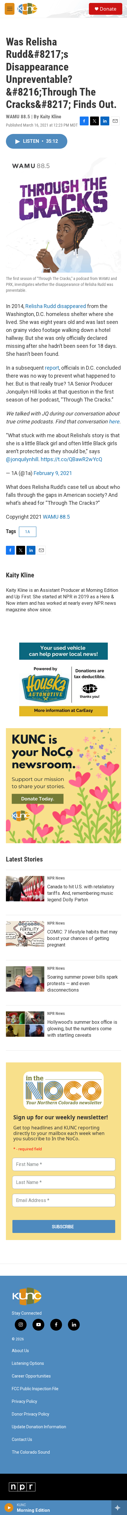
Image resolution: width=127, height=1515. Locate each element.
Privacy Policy (24, 1401)
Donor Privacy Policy (30, 1414)
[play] (9, 1508)
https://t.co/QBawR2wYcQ (71, 459)
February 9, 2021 (53, 473)
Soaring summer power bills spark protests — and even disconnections (82, 983)
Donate (108, 9)
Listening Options (28, 1363)
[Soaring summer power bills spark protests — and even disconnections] (25, 979)
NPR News (56, 878)
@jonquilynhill (22, 459)
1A (27, 531)
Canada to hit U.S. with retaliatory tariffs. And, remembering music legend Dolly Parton (80, 893)
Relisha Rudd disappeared (55, 306)
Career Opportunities (31, 1376)
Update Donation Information (39, 1427)
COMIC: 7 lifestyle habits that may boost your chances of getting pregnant (82, 938)
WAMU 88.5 (56, 517)
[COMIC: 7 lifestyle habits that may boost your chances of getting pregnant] (25, 933)
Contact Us (22, 1439)
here (114, 421)
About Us (20, 1351)
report (52, 368)
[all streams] (119, 1507)
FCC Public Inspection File (35, 1389)
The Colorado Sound (31, 1452)
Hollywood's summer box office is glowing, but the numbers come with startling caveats (82, 1028)
